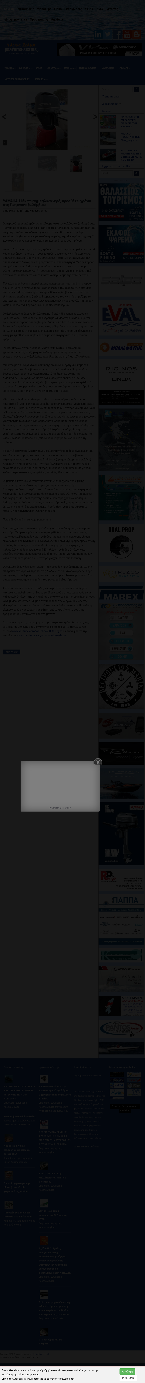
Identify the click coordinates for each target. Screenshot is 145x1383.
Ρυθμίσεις (128, 1377)
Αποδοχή (127, 1371)
